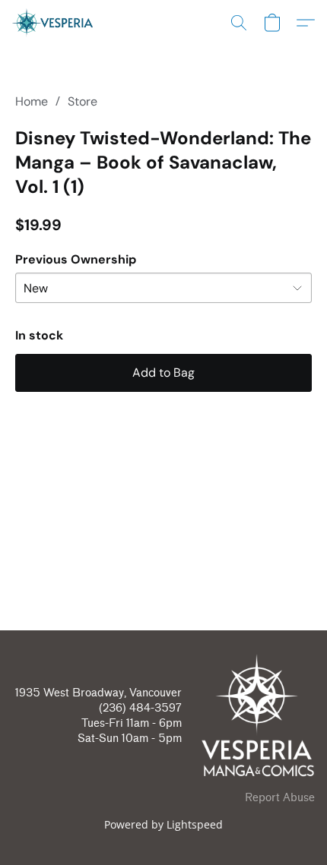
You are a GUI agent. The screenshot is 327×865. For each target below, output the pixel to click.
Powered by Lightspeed (163, 824)
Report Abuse (280, 797)
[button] (54, 23)
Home (31, 101)
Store (82, 101)
